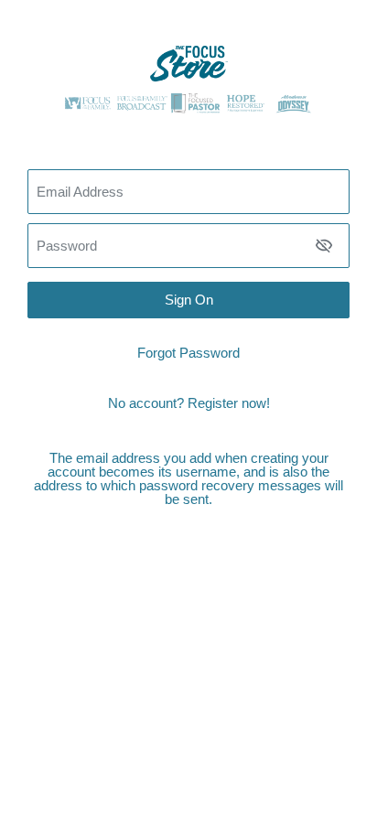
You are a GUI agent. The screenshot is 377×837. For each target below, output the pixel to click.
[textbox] (188, 245)
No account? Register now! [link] (189, 403)
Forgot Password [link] (188, 352)
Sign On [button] (189, 299)
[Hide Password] (324, 245)
